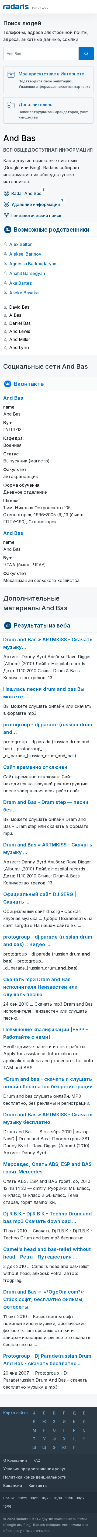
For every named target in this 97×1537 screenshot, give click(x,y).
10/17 (81, 1498)
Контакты (38, 1485)
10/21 (34, 1498)
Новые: (9, 1498)
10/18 (69, 1498)
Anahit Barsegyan (27, 273)
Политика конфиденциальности (35, 1477)
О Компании (15, 1460)
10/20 (46, 1498)
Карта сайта (15, 1412)
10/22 (22, 1498)
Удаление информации (35, 204)
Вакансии (12, 1485)
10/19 (58, 1498)
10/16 (7, 1506)
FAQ (36, 1460)
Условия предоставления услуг (34, 1468)
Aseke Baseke (24, 292)
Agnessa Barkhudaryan (32, 263)
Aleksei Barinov (25, 254)
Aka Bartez (20, 283)
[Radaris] (16, 6)
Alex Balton (21, 244)
